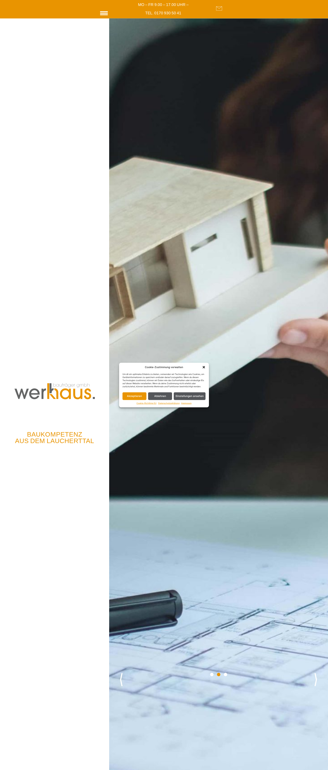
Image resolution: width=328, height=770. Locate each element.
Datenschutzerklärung (169, 403)
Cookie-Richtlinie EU (146, 403)
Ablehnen (160, 396)
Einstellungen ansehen (190, 396)
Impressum (186, 403)
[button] (204, 367)
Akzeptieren (134, 396)
